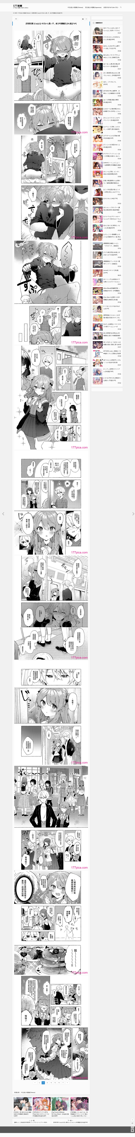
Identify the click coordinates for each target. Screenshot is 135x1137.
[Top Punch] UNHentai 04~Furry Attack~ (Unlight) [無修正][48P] (60, 1114)
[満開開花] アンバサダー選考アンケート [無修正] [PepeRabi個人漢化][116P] (111, 264)
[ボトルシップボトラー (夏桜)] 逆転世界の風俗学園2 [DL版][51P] (111, 210)
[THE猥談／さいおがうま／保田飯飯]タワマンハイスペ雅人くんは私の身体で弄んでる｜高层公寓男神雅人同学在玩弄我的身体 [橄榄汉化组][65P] (79, 1115)
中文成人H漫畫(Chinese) (75, 7)
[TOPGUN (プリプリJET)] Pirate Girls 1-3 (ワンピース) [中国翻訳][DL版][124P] (41, 1114)
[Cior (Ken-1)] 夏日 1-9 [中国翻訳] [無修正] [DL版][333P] (111, 299)
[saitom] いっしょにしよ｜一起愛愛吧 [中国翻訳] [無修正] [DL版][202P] (112, 165)
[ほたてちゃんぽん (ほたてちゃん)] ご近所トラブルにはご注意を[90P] (111, 30)
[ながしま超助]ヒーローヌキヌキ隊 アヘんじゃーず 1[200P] (112, 326)
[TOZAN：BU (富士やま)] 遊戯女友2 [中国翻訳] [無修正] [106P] (22, 1114)
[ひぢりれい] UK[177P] (110, 198)
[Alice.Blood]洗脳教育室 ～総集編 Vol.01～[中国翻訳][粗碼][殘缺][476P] (111, 290)
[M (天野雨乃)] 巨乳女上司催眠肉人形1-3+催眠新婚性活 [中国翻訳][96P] (111, 335)
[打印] (82, 19)
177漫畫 (17, 5)
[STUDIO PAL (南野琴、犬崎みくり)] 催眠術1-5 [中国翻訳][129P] (111, 93)
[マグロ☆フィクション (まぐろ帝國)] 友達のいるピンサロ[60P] (111, 156)
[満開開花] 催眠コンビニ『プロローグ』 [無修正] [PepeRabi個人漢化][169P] (111, 246)
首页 (16, 13)
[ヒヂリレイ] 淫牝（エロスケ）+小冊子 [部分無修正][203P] (111, 129)
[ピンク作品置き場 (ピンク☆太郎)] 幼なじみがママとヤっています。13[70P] (111, 192)
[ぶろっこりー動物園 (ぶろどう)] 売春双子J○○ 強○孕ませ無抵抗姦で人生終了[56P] (112, 237)
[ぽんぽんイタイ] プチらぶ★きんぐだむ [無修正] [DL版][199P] (111, 57)
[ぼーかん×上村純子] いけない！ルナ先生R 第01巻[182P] (112, 362)
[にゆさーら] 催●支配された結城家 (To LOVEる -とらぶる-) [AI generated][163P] (112, 111)
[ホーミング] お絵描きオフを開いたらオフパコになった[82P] (111, 281)
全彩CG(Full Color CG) (110, 7)
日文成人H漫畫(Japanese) (93, 7)
